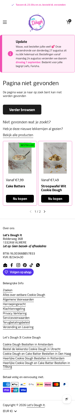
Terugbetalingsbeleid (16, 322)
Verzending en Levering (18, 327)
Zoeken (7, 290)
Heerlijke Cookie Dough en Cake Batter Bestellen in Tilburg (36, 364)
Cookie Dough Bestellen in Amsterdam (28, 344)
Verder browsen (22, 110)
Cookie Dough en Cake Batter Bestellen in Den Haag (37, 353)
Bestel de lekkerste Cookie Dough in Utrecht (32, 349)
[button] (68, 22)
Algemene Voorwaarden (18, 299)
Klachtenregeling (14, 308)
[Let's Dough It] (36, 22)
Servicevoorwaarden (16, 317)
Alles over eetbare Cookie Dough (24, 294)
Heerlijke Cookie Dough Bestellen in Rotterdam (33, 358)
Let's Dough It (36, 405)
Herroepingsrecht (14, 304)
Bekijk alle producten (18, 134)
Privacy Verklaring (15, 313)
